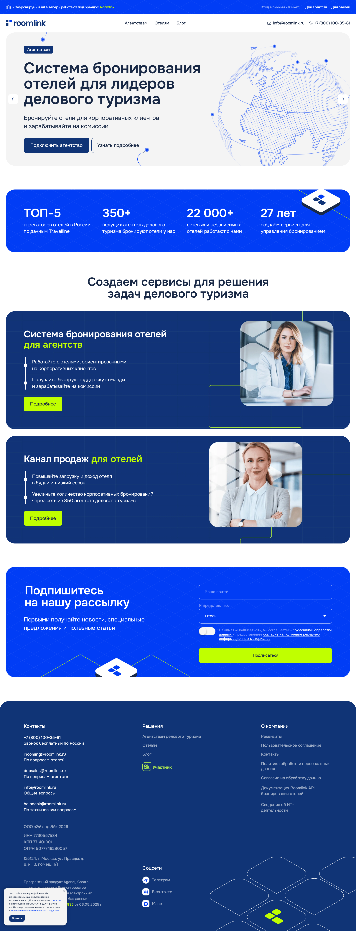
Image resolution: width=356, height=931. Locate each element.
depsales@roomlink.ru (45, 770)
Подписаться (265, 655)
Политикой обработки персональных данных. (35, 910)
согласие (56, 900)
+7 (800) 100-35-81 (42, 737)
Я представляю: (214, 605)
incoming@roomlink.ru (45, 754)
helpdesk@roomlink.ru (45, 804)
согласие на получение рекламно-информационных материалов (269, 636)
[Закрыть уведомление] (64, 891)
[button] (56, 145)
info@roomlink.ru (40, 787)
